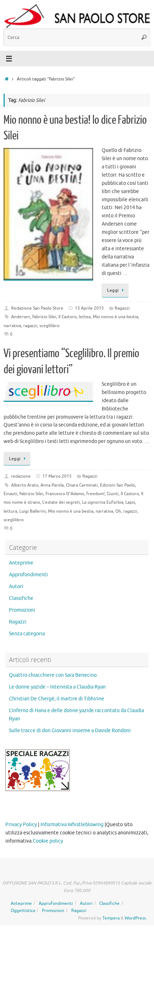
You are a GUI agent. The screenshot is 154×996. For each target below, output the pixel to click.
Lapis (130, 502)
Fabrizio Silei (44, 317)
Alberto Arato (24, 485)
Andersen (20, 317)
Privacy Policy (21, 825)
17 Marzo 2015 (57, 476)
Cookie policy (48, 841)
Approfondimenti (28, 575)
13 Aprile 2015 (89, 308)
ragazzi (30, 326)
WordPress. (136, 918)
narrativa (12, 326)
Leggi (113, 290)
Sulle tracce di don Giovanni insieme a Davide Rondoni (70, 731)
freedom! (95, 494)
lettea (85, 317)
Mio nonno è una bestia (115, 317)
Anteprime (21, 563)
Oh (118, 511)
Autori (16, 586)
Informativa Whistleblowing (72, 825)
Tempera (111, 918)
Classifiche (21, 598)
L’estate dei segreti (61, 502)
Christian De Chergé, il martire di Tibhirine (56, 699)
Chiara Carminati (82, 485)
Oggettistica (23, 910)
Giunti (113, 494)
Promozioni (22, 610)
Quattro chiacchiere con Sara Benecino (53, 675)
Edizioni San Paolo (117, 485)
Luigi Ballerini (32, 511)
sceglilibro (49, 326)
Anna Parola (52, 485)
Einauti (10, 494)
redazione (21, 476)
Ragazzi (122, 308)
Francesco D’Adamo (64, 494)
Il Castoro (67, 317)
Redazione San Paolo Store (37, 308)
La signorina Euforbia (102, 502)
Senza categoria (27, 634)
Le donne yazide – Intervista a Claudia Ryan (57, 687)
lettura (10, 511)
